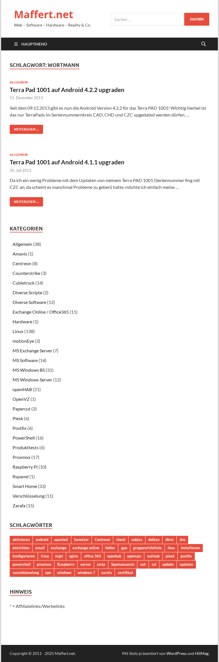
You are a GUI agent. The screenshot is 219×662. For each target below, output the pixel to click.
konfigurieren (24, 556)
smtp (101, 564)
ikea (171, 547)
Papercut (22, 408)
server (85, 564)
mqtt (59, 556)
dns (182, 539)
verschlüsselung (26, 572)
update (168, 564)
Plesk (18, 418)
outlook (153, 556)
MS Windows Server (32, 379)
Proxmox (22, 457)
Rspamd (21, 476)
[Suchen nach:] (160, 19)
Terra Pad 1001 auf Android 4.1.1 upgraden (67, 162)
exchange (58, 547)
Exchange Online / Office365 (41, 311)
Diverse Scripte (27, 292)
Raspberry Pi (25, 466)
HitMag (201, 653)
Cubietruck (24, 282)
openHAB (22, 389)
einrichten (21, 547)
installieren (190, 547)
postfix (186, 556)
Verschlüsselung (28, 495)
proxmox (44, 564)
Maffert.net (43, 14)
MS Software (25, 360)
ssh (143, 564)
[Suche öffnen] (203, 44)
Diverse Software (29, 302)
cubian (136, 539)
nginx (73, 556)
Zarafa (19, 505)
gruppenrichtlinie (147, 547)
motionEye (23, 341)
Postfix (20, 428)
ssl (154, 564)
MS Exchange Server (32, 350)
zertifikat (125, 572)
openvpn (134, 556)
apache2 (61, 539)
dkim (169, 539)
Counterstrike (26, 273)
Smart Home (25, 486)
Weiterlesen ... (24, 128)
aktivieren (21, 539)
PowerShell (24, 437)
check (120, 539)
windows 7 (86, 572)
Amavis (20, 253)
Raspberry (65, 564)
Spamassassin (122, 564)
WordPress (176, 653)
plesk (170, 556)
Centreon (22, 263)
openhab (114, 556)
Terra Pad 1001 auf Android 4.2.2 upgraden (67, 89)
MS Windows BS (29, 370)
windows (64, 572)
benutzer (81, 539)
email (40, 547)
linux (45, 556)
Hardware (22, 321)
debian (153, 539)
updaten (186, 564)
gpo (124, 547)
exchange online (85, 547)
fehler (110, 547)
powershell (22, 564)
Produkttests (25, 447)
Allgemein (19, 82)
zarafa (106, 572)
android (42, 539)
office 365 (92, 556)
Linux (18, 331)
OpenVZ (21, 399)
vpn (48, 572)
